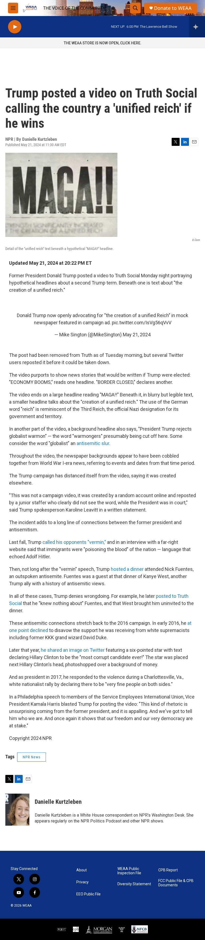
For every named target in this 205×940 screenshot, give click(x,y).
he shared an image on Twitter (73, 650)
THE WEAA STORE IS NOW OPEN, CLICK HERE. (102, 43)
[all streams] (197, 26)
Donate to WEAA (173, 8)
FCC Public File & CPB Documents (176, 883)
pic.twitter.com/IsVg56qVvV (141, 322)
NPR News (31, 757)
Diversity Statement (134, 884)
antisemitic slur (93, 443)
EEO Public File (88, 894)
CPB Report (168, 870)
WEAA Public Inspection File (129, 871)
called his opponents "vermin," (74, 542)
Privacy (82, 882)
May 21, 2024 (137, 334)
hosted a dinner (127, 569)
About (81, 870)
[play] (14, 27)
